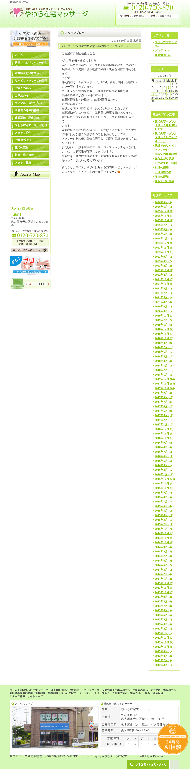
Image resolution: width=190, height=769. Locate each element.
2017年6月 (161, 406)
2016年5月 (161, 460)
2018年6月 (161, 351)
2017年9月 (161, 392)
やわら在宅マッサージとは (31, 125)
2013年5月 (161, 615)
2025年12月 (162, 211)
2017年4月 (161, 415)
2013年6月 (161, 610)
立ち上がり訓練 (164, 158)
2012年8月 (161, 655)
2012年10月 (162, 646)
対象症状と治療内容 (27, 73)
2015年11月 (162, 483)
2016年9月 (161, 442)
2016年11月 (162, 433)
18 (156, 94)
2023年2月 (161, 265)
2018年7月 (161, 347)
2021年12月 (162, 279)
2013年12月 (162, 583)
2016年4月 (161, 465)
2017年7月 (161, 401)
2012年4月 (161, 664)
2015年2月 (161, 524)
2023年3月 (161, 261)
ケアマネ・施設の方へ (28, 102)
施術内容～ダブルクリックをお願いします (166, 125)
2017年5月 (161, 410)
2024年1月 (161, 238)
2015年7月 (161, 501)
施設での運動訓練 (166, 153)
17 (152, 94)
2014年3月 (161, 569)
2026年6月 (161, 206)
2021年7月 (161, 292)
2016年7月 (161, 451)
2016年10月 (162, 438)
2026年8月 (161, 202)
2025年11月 (162, 215)
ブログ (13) (162, 50)
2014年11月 (162, 537)
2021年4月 (161, 302)
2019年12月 (162, 315)
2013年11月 (162, 587)
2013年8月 (161, 601)
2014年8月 (161, 551)
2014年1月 (161, 578)
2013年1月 (161, 633)
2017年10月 (162, 388)
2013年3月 (161, 624)
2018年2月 (161, 370)
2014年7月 (161, 555)
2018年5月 (161, 356)
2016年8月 (161, 447)
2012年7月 (161, 660)
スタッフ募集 (23, 162)
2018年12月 (162, 329)
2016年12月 (162, 429)
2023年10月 (162, 252)
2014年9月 (161, 547)
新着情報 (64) (163, 55)
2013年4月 (161, 619)
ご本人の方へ (23, 88)
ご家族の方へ (23, 95)
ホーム (19, 55)
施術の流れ (21, 147)
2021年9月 (161, 288)
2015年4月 (161, 515)
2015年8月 (161, 497)
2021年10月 (162, 283)
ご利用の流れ (23, 140)
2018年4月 (161, 360)
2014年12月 (162, 533)
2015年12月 (162, 478)
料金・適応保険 (24, 154)
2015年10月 (162, 487)
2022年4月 (161, 274)
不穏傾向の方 (163, 172)
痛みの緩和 (162, 176)
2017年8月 (161, 397)
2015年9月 (161, 492)
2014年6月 (161, 560)
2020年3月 (161, 311)
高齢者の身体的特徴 (27, 110)
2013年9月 (161, 596)
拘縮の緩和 (162, 167)
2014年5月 (161, 565)
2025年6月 (161, 229)
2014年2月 (161, 574)
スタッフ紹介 (23, 132)
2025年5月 (161, 233)
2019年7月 (161, 320)
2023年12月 (162, 242)
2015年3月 (161, 519)
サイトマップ (35, 696)
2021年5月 (161, 297)
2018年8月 (161, 342)
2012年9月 (161, 651)
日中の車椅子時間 (166, 163)
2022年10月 (162, 270)
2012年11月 (162, 642)
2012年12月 (162, 637)
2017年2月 (161, 419)
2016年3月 (161, 469)
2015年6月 (161, 506)
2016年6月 (161, 456)
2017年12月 (162, 379)
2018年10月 (162, 338)
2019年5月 (161, 324)
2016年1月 (161, 474)
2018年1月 (161, 374)
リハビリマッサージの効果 (31, 80)
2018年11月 (162, 333)
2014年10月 (162, 542)
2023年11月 (162, 247)
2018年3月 (161, 365)
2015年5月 (161, 510)
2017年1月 (161, 424)
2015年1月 (161, 528)
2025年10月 (162, 220)
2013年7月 (161, 605)
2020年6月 (161, 306)
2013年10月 (162, 592)
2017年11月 (162, 383)
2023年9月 (161, 256)
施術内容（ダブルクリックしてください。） (166, 137)
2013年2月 (161, 628)
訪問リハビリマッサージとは (31, 64)
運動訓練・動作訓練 (27, 117)
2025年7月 (161, 224)
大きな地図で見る (22, 208)
